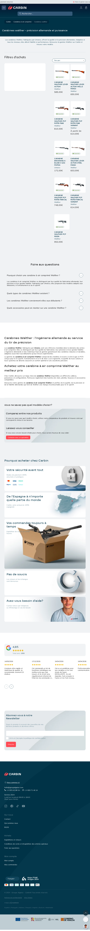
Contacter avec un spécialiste (18, 437)
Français (28, 907)
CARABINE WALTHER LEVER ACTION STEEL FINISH (77, 162)
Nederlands (49, 907)
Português (14, 907)
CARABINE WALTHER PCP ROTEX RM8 (60, 121)
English (35, 907)
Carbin (8, 22)
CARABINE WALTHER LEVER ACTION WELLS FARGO (77, 85)
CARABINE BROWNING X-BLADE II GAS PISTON (60, 162)
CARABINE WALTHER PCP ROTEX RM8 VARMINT (76, 122)
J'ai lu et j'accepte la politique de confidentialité (27, 738)
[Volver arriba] (85, 913)
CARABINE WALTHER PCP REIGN (60, 234)
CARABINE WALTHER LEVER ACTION (61, 84)
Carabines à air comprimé (23, 22)
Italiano (21, 907)
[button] (44, 13)
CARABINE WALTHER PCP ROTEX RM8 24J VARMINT (77, 198)
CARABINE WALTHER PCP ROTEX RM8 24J (60, 197)
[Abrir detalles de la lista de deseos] (85, 919)
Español (7, 907)
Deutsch (41, 907)
